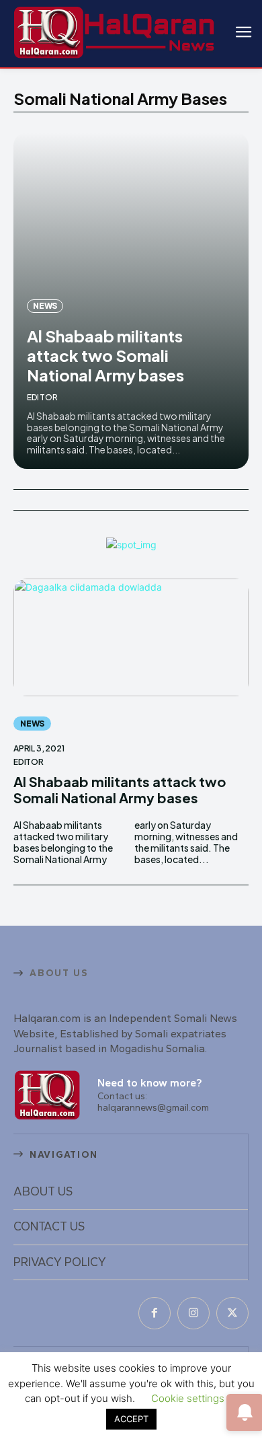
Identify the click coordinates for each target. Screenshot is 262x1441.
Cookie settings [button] (187, 1398)
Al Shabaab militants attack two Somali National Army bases (105, 355)
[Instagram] (193, 1313)
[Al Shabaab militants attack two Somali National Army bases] (131, 637)
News (45, 306)
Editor (42, 397)
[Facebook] (154, 1313)
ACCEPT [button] (131, 1418)
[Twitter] (232, 1313)
